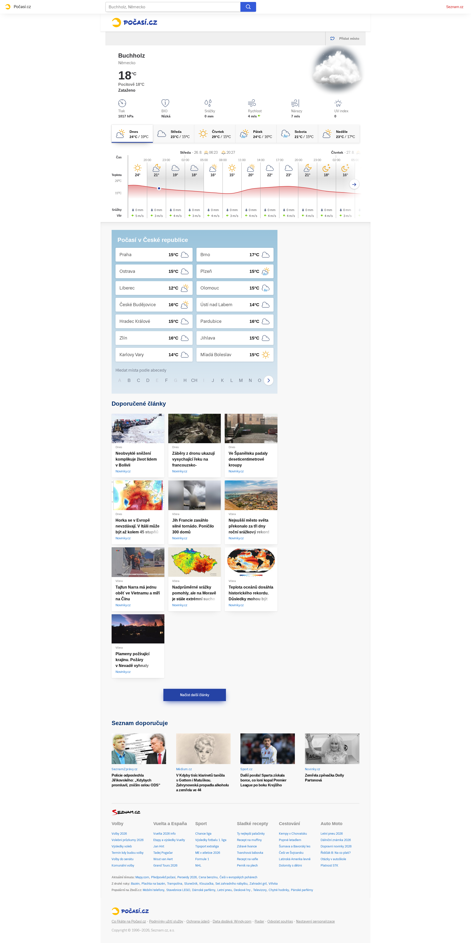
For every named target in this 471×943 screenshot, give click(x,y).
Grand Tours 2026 (165, 865)
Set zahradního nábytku (231, 883)
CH (194, 380)
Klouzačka (206, 883)
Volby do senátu (122, 859)
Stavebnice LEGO (178, 890)
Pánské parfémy (302, 890)
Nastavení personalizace (315, 921)
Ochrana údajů (197, 921)
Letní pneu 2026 (332, 833)
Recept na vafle (247, 859)
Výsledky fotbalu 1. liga (210, 840)
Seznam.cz (454, 7)
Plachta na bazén (153, 883)
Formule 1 (202, 859)
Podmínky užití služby (166, 921)
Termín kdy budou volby (128, 853)
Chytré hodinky (279, 890)
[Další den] (354, 184)
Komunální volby (123, 865)
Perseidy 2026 (187, 877)
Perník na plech (247, 865)
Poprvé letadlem (290, 840)
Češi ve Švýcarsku (291, 853)
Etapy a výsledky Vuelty (169, 840)
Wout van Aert (163, 859)
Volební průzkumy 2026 (128, 840)
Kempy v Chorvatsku (293, 833)
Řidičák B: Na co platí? (336, 853)
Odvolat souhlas (280, 921)
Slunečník (190, 883)
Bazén (135, 883)
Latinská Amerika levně (295, 859)
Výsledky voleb (122, 846)
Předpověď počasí (163, 877)
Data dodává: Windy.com (232, 921)
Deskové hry (242, 890)
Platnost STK (329, 865)
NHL (198, 865)
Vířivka (273, 883)
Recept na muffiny (249, 840)
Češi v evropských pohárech (238, 877)
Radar (259, 921)
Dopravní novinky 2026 (336, 846)
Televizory (260, 890)
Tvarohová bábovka (250, 853)
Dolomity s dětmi (290, 865)
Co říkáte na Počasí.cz (129, 921)
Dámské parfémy (203, 890)
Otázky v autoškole (333, 859)
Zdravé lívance (247, 846)
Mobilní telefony (153, 890)
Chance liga (203, 833)
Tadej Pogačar (163, 853)
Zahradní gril (258, 883)
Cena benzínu (208, 877)
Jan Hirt (158, 846)
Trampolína (174, 883)
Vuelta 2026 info (164, 833)
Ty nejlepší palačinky (251, 833)
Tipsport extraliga (207, 846)
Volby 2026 (119, 833)
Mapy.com (142, 877)
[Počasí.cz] (134, 22)
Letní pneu (224, 890)
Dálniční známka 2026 (336, 840)
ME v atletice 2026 (207, 853)
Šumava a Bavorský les (294, 846)
